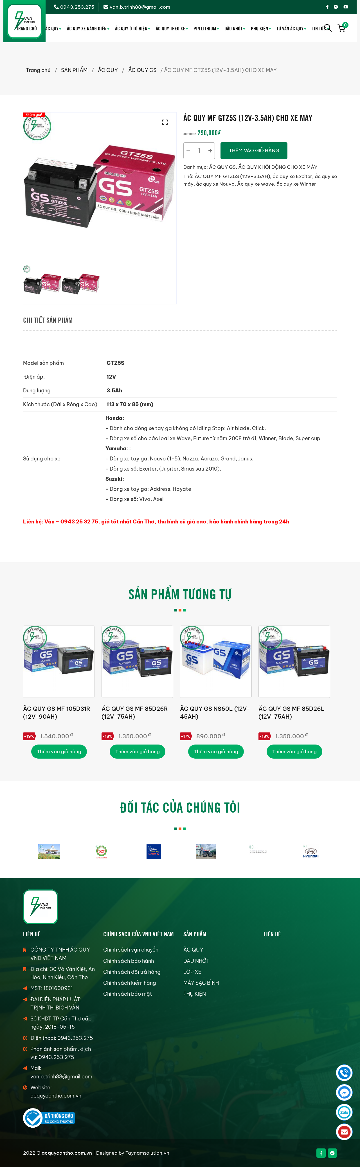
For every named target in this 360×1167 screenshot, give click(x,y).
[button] (166, 122)
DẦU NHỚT (233, 28)
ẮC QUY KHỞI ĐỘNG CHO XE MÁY (277, 167)
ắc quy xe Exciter (292, 176)
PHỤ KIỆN (259, 28)
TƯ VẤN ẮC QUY (289, 28)
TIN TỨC (319, 28)
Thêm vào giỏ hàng (254, 150)
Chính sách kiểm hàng (129, 983)
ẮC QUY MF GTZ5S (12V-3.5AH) (232, 176)
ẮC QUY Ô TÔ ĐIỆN (131, 28)
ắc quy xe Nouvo (215, 184)
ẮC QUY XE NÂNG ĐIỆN (87, 28)
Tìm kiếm (328, 28)
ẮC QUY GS (142, 70)
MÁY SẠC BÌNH (201, 983)
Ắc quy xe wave (255, 184)
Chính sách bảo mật (127, 994)
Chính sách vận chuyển (130, 949)
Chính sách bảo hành (128, 961)
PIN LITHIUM (205, 28)
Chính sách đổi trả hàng (131, 972)
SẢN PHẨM (74, 70)
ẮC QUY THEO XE (170, 28)
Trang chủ (38, 70)
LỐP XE (192, 972)
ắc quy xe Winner (296, 184)
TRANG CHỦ (26, 28)
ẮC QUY (51, 28)
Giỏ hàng (344, 26)
